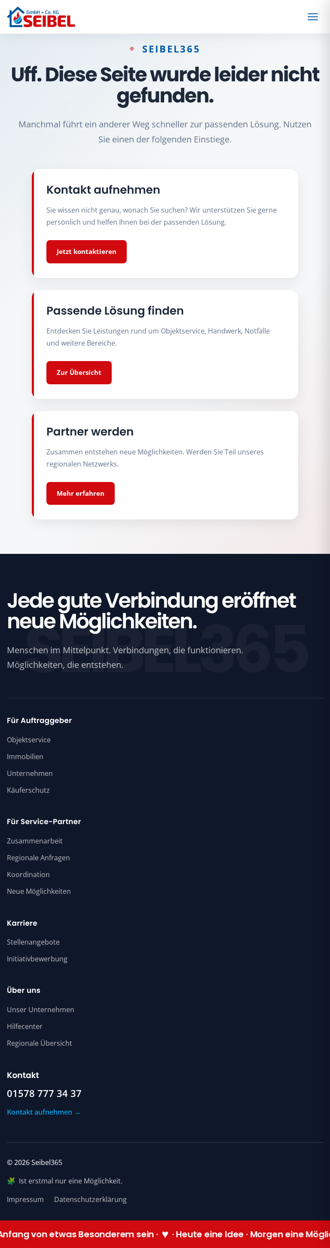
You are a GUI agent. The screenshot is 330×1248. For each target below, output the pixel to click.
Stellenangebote (33, 942)
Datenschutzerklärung (90, 1199)
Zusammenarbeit (35, 841)
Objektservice (29, 739)
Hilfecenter (25, 1026)
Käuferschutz (28, 790)
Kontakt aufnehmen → (44, 1112)
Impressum (25, 1199)
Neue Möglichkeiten (39, 891)
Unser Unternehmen (40, 1009)
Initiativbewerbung (37, 959)
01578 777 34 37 (44, 1093)
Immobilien (25, 756)
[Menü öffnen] (314, 17)
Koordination (28, 874)
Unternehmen (30, 773)
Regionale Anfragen (38, 857)
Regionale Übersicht (39, 1043)
